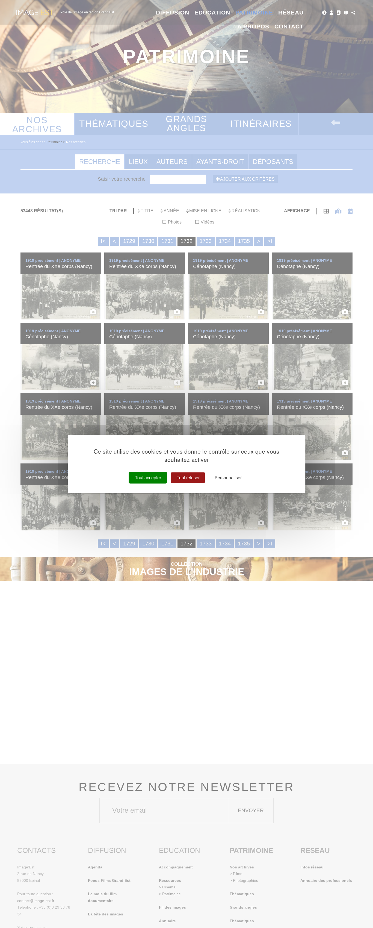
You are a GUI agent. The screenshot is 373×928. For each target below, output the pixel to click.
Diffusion (173, 12)
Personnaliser (228, 477)
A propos (253, 26)
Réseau (291, 12)
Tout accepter (148, 477)
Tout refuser (188, 477)
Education (212, 12)
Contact (289, 26)
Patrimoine (254, 12)
